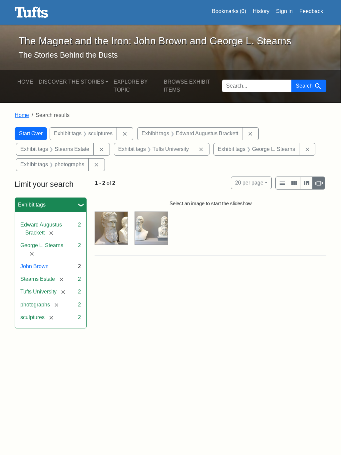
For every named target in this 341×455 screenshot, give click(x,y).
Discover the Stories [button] (71, 82)
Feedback (311, 11)
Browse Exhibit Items (187, 86)
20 (249, 183)
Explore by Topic (131, 86)
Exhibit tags (32, 205)
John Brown (34, 266)
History (261, 11)
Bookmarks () (229, 11)
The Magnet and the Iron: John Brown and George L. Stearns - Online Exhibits (31, 12)
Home (25, 82)
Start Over (31, 133)
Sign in (284, 11)
